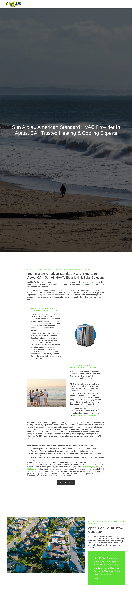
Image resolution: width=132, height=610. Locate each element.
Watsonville (32, 469)
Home (42, 4)
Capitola (95, 467)
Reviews (110, 4)
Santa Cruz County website (84, 415)
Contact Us (120, 4)
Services (50, 4)
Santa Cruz (86, 467)
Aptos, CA (89, 282)
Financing (100, 4)
